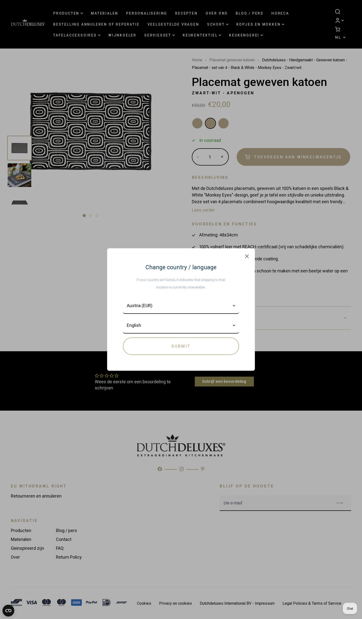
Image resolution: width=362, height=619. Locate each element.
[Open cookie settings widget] (8, 611)
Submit (181, 346)
